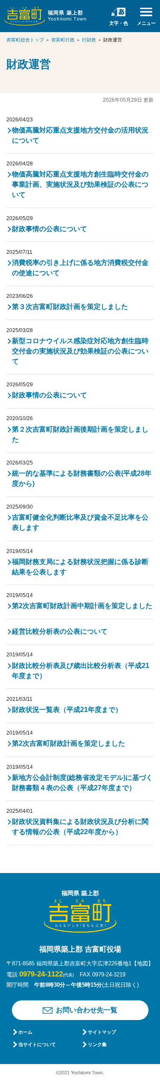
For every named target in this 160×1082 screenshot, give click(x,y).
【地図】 (142, 963)
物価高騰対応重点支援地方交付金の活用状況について (80, 135)
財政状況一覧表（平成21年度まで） (67, 709)
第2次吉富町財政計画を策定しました (68, 743)
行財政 (89, 39)
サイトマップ (102, 1032)
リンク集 (97, 1044)
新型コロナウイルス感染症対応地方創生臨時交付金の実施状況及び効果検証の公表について (80, 351)
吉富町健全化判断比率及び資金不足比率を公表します (80, 522)
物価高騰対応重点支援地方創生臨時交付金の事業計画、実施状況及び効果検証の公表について (80, 184)
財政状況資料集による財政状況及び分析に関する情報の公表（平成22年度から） (80, 826)
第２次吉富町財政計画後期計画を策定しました (80, 434)
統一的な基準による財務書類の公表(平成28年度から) (81, 478)
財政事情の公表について (49, 228)
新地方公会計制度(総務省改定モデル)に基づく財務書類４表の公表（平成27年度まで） (82, 782)
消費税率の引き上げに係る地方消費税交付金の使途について (80, 267)
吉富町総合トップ (25, 39)
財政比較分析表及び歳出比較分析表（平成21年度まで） (80, 670)
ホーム (25, 1032)
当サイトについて (37, 1044)
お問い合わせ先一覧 (86, 1010)
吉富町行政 (63, 39)
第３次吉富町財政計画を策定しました (70, 306)
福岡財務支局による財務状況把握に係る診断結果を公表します (80, 567)
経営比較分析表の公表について (60, 631)
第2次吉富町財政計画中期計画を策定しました (82, 605)
